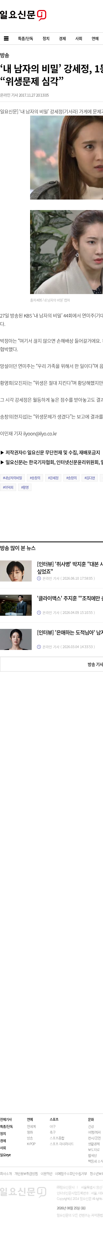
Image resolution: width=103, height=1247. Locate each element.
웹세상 (92, 1155)
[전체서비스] (6, 38)
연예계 (31, 1126)
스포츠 (54, 1119)
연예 (30, 1119)
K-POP (31, 1143)
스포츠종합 (57, 1137)
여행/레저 (94, 1132)
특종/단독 (6, 1126)
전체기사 (6, 1119)
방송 (4, 55)
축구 (52, 1132)
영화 (30, 1132)
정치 (3, 1133)
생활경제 (94, 1143)
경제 (3, 1140)
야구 (52, 1126)
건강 (91, 1126)
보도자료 (94, 1149)
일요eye (5, 1154)
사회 (3, 1147)
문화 (91, 1119)
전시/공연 (94, 1137)
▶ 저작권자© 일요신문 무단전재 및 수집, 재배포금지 (50, 452)
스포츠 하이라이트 (62, 1143)
